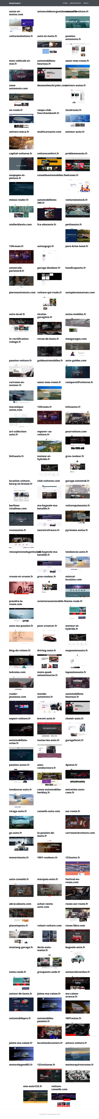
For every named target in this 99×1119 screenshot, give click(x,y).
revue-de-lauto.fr (48, 338)
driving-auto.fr (46, 650)
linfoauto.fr (16, 456)
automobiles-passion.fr (45, 1020)
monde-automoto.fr (45, 695)
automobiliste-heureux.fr (46, 62)
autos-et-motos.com (16, 13)
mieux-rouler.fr (19, 199)
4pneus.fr (71, 764)
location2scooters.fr (50, 1043)
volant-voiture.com (49, 925)
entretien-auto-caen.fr (75, 791)
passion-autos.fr (19, 764)
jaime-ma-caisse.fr (49, 993)
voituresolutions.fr (21, 36)
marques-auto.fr (47, 879)
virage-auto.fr (18, 811)
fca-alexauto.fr (46, 224)
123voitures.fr (46, 1064)
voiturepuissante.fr (77, 505)
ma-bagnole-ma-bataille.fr (47, 507)
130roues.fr (16, 246)
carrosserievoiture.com (80, 832)
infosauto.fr (73, 406)
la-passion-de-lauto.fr (46, 834)
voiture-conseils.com (59, 1088)
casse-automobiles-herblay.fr (49, 791)
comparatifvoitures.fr (79, 382)
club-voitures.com (48, 480)
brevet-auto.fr (46, 718)
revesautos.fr (17, 530)
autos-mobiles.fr (75, 314)
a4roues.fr (71, 175)
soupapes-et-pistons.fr (17, 176)
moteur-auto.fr (75, 131)
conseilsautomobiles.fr (51, 175)
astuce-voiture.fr (76, 1043)
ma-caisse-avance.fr (72, 995)
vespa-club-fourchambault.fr (48, 111)
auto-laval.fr (17, 314)
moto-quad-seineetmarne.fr (47, 673)
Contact (86, 3)
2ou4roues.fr (73, 110)
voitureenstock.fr (76, 199)
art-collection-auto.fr (18, 433)
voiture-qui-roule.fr (49, 292)
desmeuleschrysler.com (52, 85)
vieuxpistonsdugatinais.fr (25, 551)
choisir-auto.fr (74, 718)
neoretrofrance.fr (48, 530)
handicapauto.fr (75, 267)
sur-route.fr (72, 811)
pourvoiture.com (76, 431)
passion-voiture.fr (20, 360)
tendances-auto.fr (76, 551)
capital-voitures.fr (20, 153)
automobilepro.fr (20, 1018)
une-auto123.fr (32, 1086)
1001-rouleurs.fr (47, 857)
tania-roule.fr (73, 601)
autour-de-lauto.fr (20, 993)
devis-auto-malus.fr (44, 949)
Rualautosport (15, 3)
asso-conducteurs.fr (46, 766)
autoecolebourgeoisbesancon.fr (57, 11)
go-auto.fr (15, 832)
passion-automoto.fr (73, 37)
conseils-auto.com (48, 811)
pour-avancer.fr (47, 625)
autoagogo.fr (45, 246)
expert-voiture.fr (20, 718)
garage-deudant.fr (48, 267)
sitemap (65, 3)
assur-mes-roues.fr (77, 60)
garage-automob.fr (77, 480)
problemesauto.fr (76, 153)
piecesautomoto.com (22, 292)
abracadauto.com (20, 903)
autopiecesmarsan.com (80, 292)
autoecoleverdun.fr (77, 971)
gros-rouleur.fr (74, 456)
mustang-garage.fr (21, 947)
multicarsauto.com (49, 131)
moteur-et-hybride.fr (44, 457)
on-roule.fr (16, 110)
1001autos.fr (73, 1018)
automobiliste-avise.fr (18, 741)
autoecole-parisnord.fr (16, 269)
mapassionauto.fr (76, 650)
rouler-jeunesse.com (17, 695)
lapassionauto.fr (75, 672)
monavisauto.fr (19, 857)
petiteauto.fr (73, 224)
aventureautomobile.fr (51, 601)
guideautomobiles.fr (50, 360)
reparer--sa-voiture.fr (44, 433)
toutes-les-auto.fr (48, 740)
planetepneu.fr (18, 925)
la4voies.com (17, 672)
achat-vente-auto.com (45, 905)
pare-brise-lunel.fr (76, 246)
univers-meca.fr (19, 131)
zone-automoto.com (18, 87)
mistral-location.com (73, 578)
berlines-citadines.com (18, 507)
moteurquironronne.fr (79, 1064)
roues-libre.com (75, 925)
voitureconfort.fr (48, 153)
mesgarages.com (76, 338)
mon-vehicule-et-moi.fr (20, 62)
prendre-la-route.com (16, 602)
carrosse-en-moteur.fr (17, 383)
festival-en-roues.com (72, 880)
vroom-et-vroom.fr (21, 576)
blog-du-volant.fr (20, 650)
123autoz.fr (72, 857)
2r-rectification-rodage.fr (19, 340)
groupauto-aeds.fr (48, 971)
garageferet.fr (74, 740)
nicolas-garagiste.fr (44, 315)
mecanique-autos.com (16, 408)
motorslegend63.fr (21, 1064)
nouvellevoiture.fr (76, 11)
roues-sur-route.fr (76, 903)
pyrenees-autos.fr (76, 530)
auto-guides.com (75, 360)
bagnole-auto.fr (75, 947)
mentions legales (75, 3)
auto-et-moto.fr (47, 36)
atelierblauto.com (20, 224)
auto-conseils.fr (19, 879)
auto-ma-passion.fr (21, 625)
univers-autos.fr (75, 85)
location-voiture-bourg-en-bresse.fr (20, 482)
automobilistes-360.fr (47, 201)
